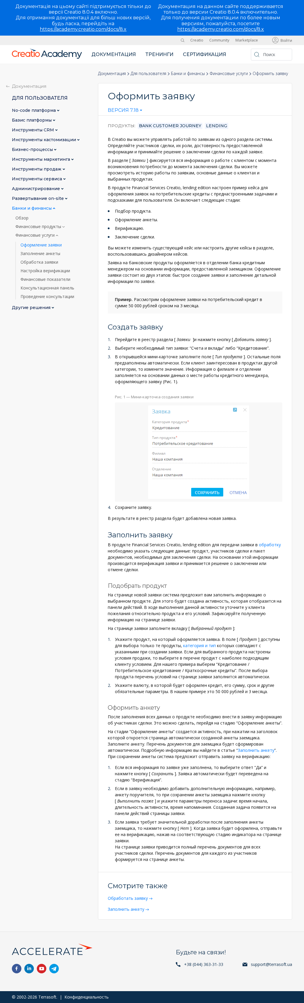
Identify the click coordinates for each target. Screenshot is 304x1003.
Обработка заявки (39, 262)
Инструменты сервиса (37, 179)
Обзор (21, 218)
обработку (270, 544)
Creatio (196, 40)
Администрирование (36, 188)
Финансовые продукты (38, 226)
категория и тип (199, 645)
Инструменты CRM (33, 130)
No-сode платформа (34, 110)
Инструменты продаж (37, 169)
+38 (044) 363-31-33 (203, 964)
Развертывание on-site (38, 198)
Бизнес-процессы (33, 149)
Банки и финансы (188, 73)
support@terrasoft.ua (271, 964)
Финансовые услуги (229, 73)
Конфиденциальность (86, 997)
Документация (113, 54)
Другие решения (32, 307)
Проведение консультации (47, 296)
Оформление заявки (41, 245)
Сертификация (204, 54)
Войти (286, 40)
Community (219, 40)
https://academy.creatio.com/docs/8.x (83, 29)
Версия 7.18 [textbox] (123, 110)
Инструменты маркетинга (41, 159)
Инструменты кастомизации (44, 139)
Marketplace (246, 40)
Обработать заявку (128, 898)
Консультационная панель (47, 288)
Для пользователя (148, 73)
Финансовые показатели (45, 279)
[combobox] (125, 111)
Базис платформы (32, 120)
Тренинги (159, 54)
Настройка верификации (45, 270)
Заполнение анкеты (40, 253)
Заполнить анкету (256, 750)
